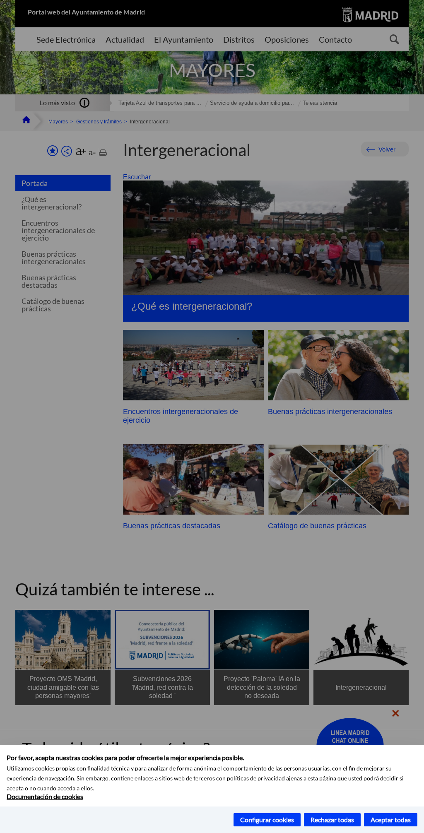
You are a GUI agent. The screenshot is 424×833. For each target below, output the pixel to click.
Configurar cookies (267, 819)
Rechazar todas (332, 819)
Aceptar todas (391, 819)
